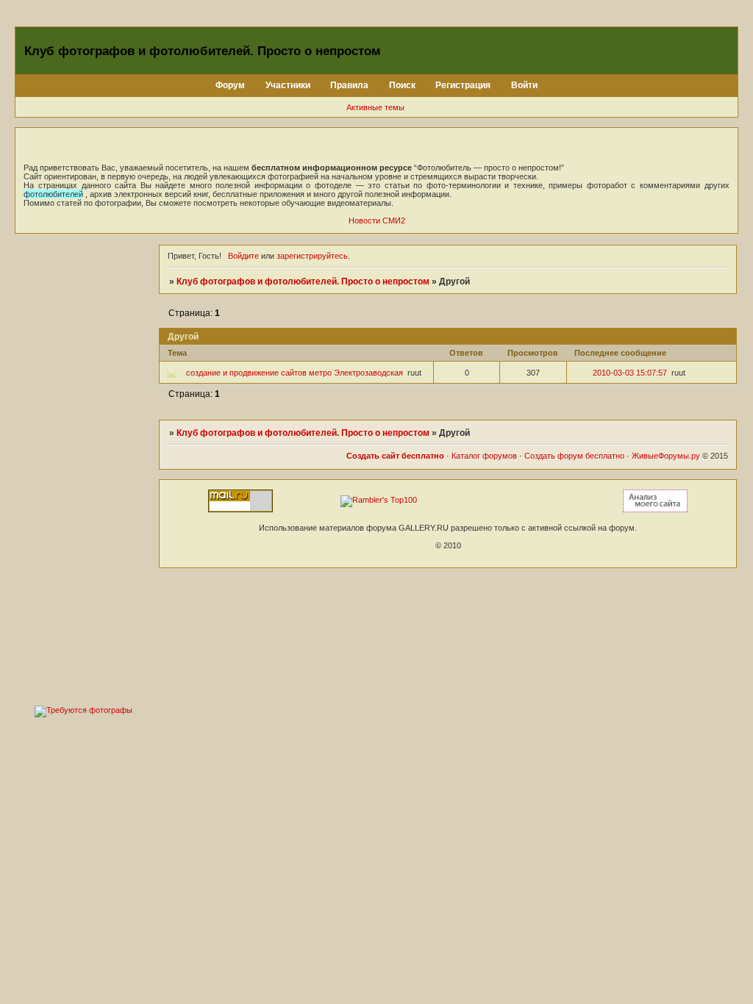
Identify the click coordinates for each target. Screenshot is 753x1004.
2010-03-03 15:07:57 (630, 372)
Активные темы (375, 107)
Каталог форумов (484, 455)
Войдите (243, 255)
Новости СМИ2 (377, 220)
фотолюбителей (53, 194)
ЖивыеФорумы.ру (666, 455)
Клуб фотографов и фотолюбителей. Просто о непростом (302, 281)
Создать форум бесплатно (574, 455)
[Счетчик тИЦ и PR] (655, 509)
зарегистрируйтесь (312, 255)
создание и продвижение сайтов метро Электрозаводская (294, 372)
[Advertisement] (83, 465)
